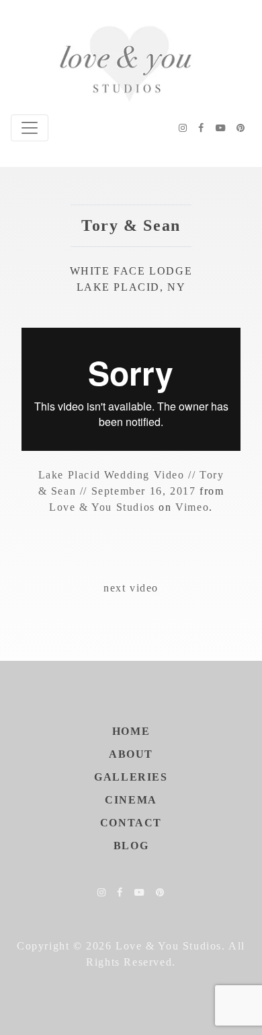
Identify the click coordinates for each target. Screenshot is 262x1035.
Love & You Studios (102, 507)
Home (131, 731)
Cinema (131, 800)
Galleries (130, 777)
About (131, 754)
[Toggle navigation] (29, 127)
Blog (131, 845)
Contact (131, 822)
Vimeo (192, 507)
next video (131, 588)
